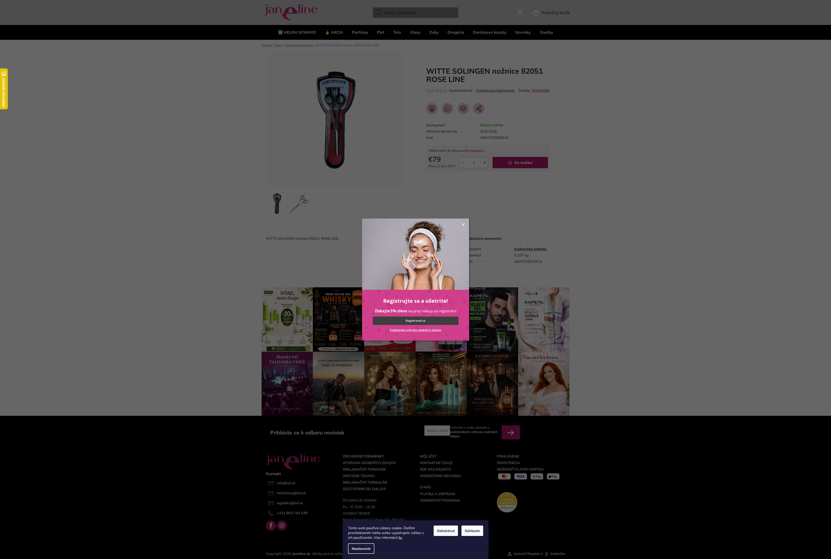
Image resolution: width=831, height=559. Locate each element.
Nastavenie (361, 548)
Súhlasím (472, 531)
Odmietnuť (446, 531)
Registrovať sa (415, 321)
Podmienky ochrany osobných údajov (415, 330)
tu (400, 537)
